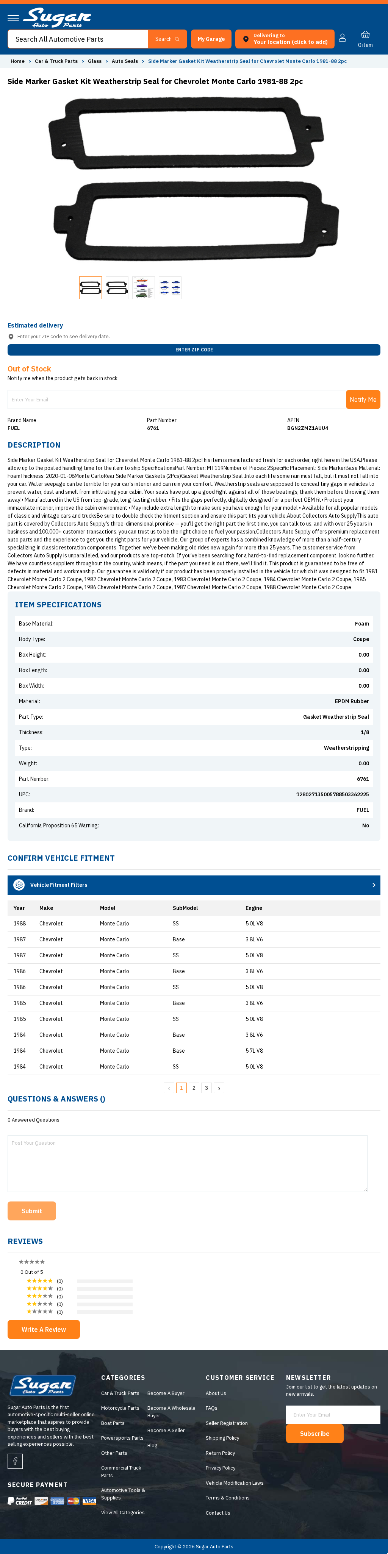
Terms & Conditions (228, 1498)
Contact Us (218, 1513)
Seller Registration (227, 1423)
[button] (387, 1551)
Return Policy (220, 1453)
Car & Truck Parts (120, 1393)
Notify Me (363, 399)
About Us (216, 1393)
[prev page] (169, 1088)
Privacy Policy (220, 1468)
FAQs (211, 1408)
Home (18, 61)
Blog (152, 1445)
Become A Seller (166, 1430)
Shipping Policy (222, 1438)
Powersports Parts (122, 1438)
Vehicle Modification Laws (235, 1483)
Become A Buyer (166, 1393)
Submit (32, 1211)
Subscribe (315, 1433)
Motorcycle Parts (120, 1408)
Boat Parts (113, 1423)
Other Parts (114, 1453)
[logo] (57, 26)
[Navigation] (13, 18)
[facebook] (15, 1461)
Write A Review (44, 1329)
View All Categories (123, 1512)
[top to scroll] (366, 1532)
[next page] (219, 1088)
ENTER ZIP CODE (194, 350)
